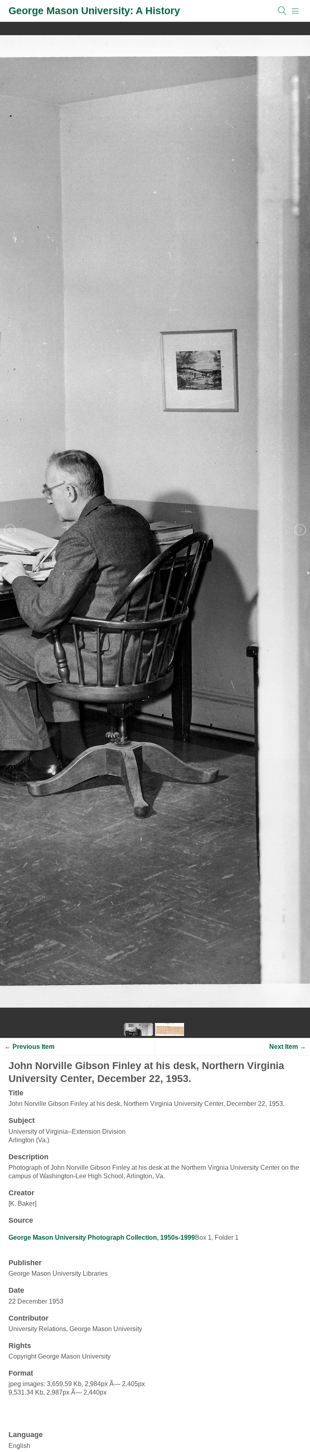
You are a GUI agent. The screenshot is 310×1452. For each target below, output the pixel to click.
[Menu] (295, 10)
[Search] (282, 10)
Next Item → (287, 1046)
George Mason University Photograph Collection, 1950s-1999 (101, 1237)
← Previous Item (29, 1046)
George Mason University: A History (94, 10)
